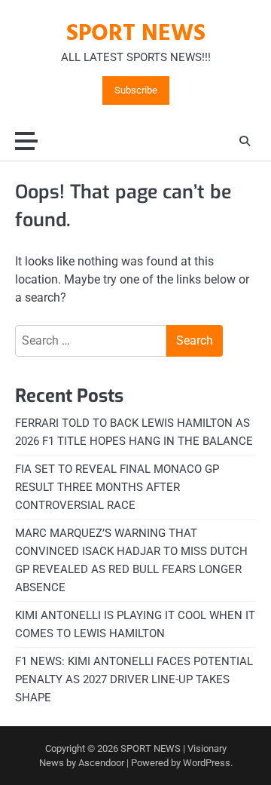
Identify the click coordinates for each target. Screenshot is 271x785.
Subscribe (135, 90)
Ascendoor (101, 762)
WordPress (206, 762)
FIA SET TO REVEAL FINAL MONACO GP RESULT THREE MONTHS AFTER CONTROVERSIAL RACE (117, 487)
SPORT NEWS (136, 34)
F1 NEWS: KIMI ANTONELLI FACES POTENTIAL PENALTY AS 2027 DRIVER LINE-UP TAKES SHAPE (134, 679)
